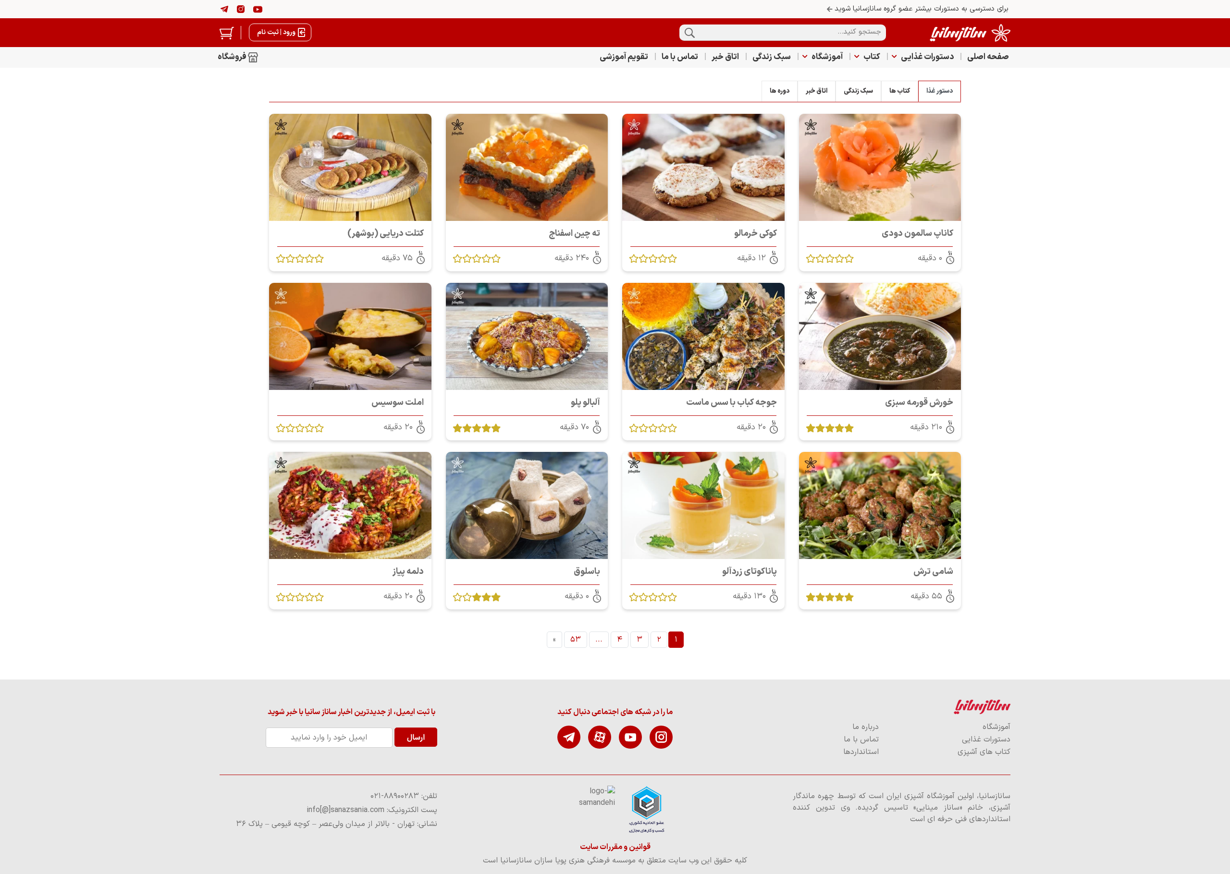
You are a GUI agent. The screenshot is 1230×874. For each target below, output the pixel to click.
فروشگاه (233, 57)
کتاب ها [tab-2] (899, 91)
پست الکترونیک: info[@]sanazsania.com (372, 810)
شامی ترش (933, 571)
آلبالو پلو (585, 402)
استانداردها (861, 752)
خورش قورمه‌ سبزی (919, 402)
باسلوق (587, 571)
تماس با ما (680, 57)
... (599, 639)
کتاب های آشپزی (984, 752)
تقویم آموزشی (624, 57)
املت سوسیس (397, 402)
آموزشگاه (827, 57)
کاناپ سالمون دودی (917, 233)
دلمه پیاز (408, 571)
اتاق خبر (725, 57)
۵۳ (575, 639)
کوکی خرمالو (755, 233)
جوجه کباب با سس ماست (731, 402)
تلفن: (403, 796)
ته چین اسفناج (574, 233)
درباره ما (865, 727)
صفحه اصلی (988, 57)
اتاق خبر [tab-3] (816, 91)
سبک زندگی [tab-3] (858, 91)
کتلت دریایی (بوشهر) (385, 233)
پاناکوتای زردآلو (749, 571)
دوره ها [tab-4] (779, 91)
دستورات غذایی (927, 57)
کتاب (871, 57)
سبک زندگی (771, 57)
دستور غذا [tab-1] (939, 91)
